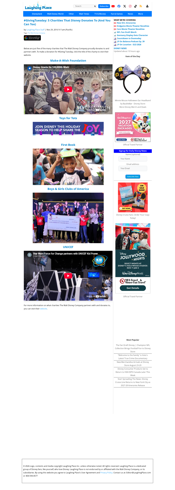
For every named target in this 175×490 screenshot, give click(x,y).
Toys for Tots (68, 118)
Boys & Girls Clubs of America (68, 189)
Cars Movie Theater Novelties (131, 29)
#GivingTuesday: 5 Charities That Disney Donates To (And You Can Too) (67, 22)
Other (71, 14)
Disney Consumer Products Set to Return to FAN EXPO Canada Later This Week (133, 372)
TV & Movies (100, 14)
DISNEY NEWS (120, 48)
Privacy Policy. (106, 472)
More (140, 14)
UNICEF (68, 247)
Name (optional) (133, 154)
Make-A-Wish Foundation (68, 60)
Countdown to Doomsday (129, 38)
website (43, 308)
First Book (68, 145)
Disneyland (37, 14)
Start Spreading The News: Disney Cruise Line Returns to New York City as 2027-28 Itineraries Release (132, 382)
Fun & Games (117, 14)
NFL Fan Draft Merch (127, 32)
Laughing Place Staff (35, 29)
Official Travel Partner (132, 144)
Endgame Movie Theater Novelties (133, 26)
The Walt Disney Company (36, 33)
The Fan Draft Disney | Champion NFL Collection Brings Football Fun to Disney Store (133, 348)
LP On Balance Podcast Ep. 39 (131, 41)
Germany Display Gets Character (132, 35)
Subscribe (104, 6)
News (130, 14)
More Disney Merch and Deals (132, 107)
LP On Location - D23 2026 (129, 44)
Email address (133, 164)
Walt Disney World (55, 14)
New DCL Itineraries (126, 23)
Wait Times (84, 14)
